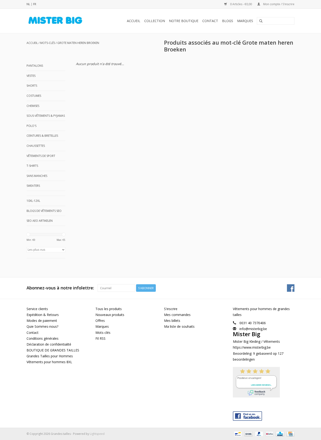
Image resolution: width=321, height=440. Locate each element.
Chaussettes (36, 146)
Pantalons (35, 66)
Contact (210, 21)
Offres (100, 320)
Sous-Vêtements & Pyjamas (46, 116)
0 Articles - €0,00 (241, 4)
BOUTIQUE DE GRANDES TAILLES (53, 350)
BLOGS (227, 21)
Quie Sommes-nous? (42, 326)
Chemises (33, 106)
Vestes (31, 76)
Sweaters (33, 186)
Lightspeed (97, 434)
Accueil (133, 21)
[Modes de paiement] (237, 434)
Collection (154, 21)
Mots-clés (47, 43)
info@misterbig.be (253, 329)
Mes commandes (177, 314)
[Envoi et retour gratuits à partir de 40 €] (61, 21)
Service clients (37, 309)
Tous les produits (108, 309)
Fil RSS (100, 338)
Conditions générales (43, 338)
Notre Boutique (183, 21)
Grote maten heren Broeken (78, 43)
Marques (245, 21)
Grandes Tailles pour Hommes (50, 356)
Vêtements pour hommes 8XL (49, 362)
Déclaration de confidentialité (49, 344)
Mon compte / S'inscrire (278, 4)
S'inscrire (170, 309)
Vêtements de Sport (41, 156)
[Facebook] (264, 415)
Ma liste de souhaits (179, 326)
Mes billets (172, 320)
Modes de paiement (42, 320)
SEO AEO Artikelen (40, 221)
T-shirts (32, 166)
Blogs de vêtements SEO (44, 211)
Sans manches (37, 176)
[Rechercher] (261, 21)
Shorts (32, 86)
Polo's (31, 126)
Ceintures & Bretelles (42, 136)
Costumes (34, 96)
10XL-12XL (33, 201)
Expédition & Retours (43, 314)
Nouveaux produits (109, 314)
